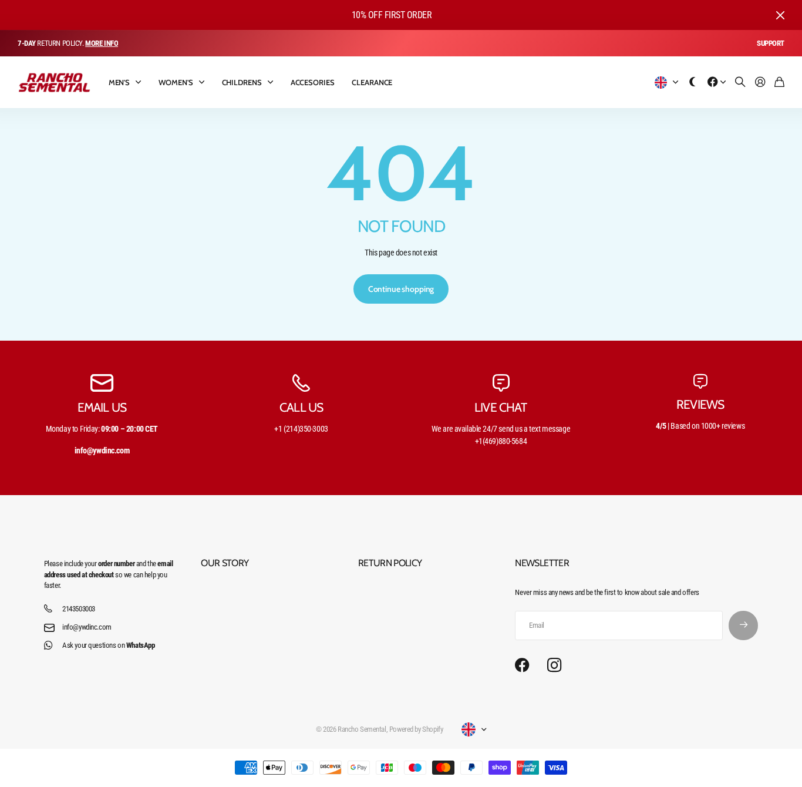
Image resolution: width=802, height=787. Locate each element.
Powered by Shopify (416, 729)
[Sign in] (760, 82)
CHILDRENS (242, 82)
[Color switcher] (693, 82)
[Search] (740, 82)
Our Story (224, 563)
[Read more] (716, 82)
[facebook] (522, 665)
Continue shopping (401, 289)
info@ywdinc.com (87, 627)
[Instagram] (554, 665)
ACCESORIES (313, 82)
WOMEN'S (176, 82)
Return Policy (390, 563)
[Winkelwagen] (779, 82)
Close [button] (780, 15)
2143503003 (78, 608)
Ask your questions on (108, 645)
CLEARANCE (372, 82)
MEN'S (119, 82)
